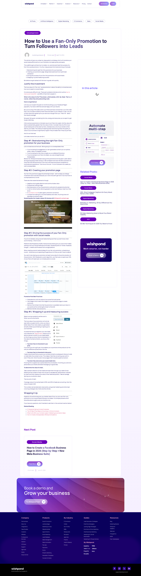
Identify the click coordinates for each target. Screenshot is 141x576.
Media (22, 552)
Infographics (113, 534)
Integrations (24, 526)
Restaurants (67, 532)
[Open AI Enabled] (46, 4)
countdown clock (33, 192)
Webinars (112, 531)
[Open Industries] (62, 4)
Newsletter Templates (47, 555)
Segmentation (39, 333)
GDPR (111, 536)
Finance (66, 539)
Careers (23, 541)
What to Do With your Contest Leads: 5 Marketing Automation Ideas (46, 413)
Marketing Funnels (47, 526)
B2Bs (65, 529)
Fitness (65, 545)
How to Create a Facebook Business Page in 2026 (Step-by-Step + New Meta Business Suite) (97, 182)
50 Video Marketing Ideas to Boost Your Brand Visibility (95, 214)
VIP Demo (23, 544)
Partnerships (24, 521)
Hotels (65, 524)
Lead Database (46, 537)
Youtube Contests (46, 558)
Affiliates (23, 534)
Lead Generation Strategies (91, 521)
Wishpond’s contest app (61, 198)
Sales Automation (46, 542)
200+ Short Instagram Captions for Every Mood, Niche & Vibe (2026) (96, 193)
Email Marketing (46, 534)
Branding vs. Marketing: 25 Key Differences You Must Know (96, 203)
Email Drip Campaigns (89, 524)
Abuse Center (24, 554)
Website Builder (46, 529)
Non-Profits (67, 526)
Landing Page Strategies (90, 526)
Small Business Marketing (90, 532)
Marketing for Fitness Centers (91, 539)
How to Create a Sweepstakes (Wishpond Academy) (42, 415)
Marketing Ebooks (114, 524)
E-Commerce (67, 521)
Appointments (46, 532)
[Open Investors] (70, 4)
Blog (111, 521)
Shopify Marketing (46, 553)
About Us (23, 524)
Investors (23, 532)
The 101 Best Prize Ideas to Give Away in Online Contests (43, 411)
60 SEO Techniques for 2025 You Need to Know (96, 224)
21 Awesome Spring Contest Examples (38, 409)
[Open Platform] (54, 4)
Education (66, 534)
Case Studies (24, 529)
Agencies (23, 549)
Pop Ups (44, 545)
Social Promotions (46, 521)
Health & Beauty (68, 542)
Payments (44, 547)
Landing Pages (46, 524)
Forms (43, 550)
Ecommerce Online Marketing (91, 529)
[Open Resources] (79, 4)
